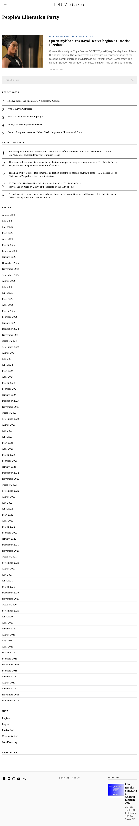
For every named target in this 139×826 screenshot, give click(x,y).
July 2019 (7, 640)
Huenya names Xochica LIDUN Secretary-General (33, 100)
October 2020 (9, 604)
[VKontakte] (24, 779)
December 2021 (10, 544)
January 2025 (9, 323)
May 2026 (7, 233)
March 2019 (8, 652)
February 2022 (9, 532)
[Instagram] (14, 779)
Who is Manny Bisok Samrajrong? (25, 116)
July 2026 (7, 221)
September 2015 (10, 700)
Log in (5, 724)
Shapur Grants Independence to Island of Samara (34, 165)
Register (6, 718)
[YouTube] (18, 779)
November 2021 (10, 550)
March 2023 (8, 454)
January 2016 (9, 688)
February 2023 (9, 460)
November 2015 (10, 694)
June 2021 (7, 580)
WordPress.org (9, 742)
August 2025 (8, 280)
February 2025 (9, 316)
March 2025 (8, 311)
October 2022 (9, 484)
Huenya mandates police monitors (24, 124)
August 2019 (8, 634)
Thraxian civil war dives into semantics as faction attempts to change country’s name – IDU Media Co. (61, 162)
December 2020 (10, 592)
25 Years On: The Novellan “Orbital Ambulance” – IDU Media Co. (44, 183)
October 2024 (9, 340)
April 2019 (7, 646)
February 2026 (9, 251)
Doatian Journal (59, 36)
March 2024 (8, 383)
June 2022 (7, 508)
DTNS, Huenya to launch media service (29, 197)
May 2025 (7, 299)
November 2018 (10, 664)
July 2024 (7, 359)
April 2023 (7, 448)
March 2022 (8, 526)
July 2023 (7, 430)
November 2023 (10, 406)
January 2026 (9, 257)
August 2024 (8, 352)
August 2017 (8, 682)
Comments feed (10, 736)
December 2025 (10, 263)
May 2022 (7, 514)
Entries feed (8, 730)
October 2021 (9, 556)
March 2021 (8, 586)
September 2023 (10, 418)
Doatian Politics (82, 36)
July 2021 (7, 574)
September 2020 (10, 610)
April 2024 (7, 376)
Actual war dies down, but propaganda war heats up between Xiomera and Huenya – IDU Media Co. (61, 194)
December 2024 (10, 328)
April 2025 (7, 304)
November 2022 (10, 478)
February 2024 (9, 388)
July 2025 (7, 287)
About (76, 778)
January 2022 (9, 538)
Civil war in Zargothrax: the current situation (31, 176)
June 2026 (7, 227)
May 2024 (7, 371)
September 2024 (10, 347)
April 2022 (7, 520)
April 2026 (7, 239)
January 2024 (9, 394)
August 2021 (8, 568)
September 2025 (10, 275)
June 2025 (7, 292)
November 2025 (10, 269)
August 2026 (8, 215)
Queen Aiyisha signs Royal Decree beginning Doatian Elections (90, 43)
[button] (133, 80)
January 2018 (9, 676)
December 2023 (10, 400)
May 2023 (7, 442)
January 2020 (9, 628)
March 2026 (8, 245)
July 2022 (7, 502)
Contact (64, 778)
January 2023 (9, 466)
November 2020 (10, 598)
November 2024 (10, 335)
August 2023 (8, 424)
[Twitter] (9, 779)
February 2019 (9, 658)
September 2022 (10, 490)
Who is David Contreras (19, 108)
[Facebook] (4, 779)
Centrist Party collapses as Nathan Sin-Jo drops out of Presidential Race (44, 132)
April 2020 (7, 622)
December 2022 (10, 472)
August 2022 (8, 496)
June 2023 (7, 436)
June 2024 (7, 364)
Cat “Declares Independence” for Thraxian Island (34, 155)
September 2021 (10, 562)
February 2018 (9, 670)
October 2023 (9, 412)
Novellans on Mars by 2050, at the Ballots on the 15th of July (41, 186)
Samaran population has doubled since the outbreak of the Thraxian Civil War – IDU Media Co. (58, 151)
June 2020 (7, 616)
